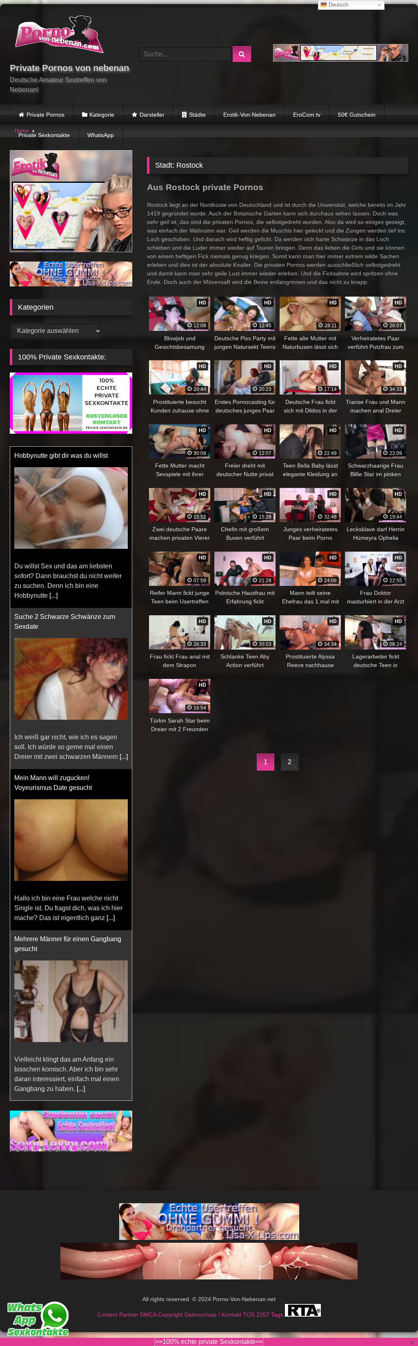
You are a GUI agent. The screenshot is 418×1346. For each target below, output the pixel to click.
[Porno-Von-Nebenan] (64, 36)
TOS (249, 1314)
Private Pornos (45, 114)
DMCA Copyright (162, 1314)
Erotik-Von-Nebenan (249, 114)
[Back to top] (393, 1322)
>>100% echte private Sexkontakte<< (209, 1341)
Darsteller (152, 114)
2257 (263, 1314)
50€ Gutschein (357, 114)
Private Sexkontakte (44, 135)
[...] (53, 595)
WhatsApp (100, 135)
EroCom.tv (306, 114)
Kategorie (101, 114)
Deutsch (337, 5)
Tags (278, 1314)
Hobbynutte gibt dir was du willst (61, 455)
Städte (197, 114)
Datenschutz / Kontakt (214, 1314)
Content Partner (118, 1314)
